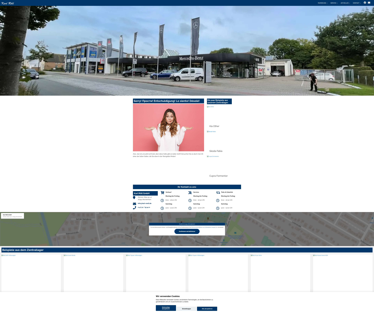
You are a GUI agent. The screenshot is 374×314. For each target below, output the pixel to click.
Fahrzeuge (322, 3)
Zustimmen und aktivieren (187, 231)
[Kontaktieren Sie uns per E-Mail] (369, 2)
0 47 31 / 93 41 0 (144, 207)
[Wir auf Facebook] (365, 2)
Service (333, 3)
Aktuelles (345, 3)
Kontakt (356, 3)
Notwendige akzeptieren (166, 308)
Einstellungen (186, 309)
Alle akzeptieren (207, 309)
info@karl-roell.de (144, 203)
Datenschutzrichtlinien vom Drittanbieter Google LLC (204, 227)
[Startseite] (7, 3)
